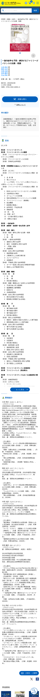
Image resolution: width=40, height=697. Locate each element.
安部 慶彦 (4, 73)
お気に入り (34, 3)
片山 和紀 (4, 75)
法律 (13, 19)
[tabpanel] (20, 37)
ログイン (26, 3)
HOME (3, 19)
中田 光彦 (4, 71)
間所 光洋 (4, 69)
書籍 (8, 19)
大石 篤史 (4, 67)
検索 (35, 10)
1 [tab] (20, 53)
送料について (21, 105)
